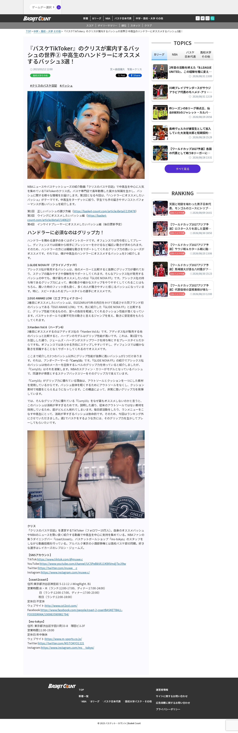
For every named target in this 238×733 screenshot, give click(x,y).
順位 (123, 25)
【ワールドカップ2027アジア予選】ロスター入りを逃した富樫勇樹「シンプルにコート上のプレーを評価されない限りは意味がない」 (190, 226)
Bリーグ (96, 18)
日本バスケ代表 (177, 212)
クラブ (148, 25)
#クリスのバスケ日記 (43, 85)
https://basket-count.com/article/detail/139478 (104, 211)
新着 (85, 18)
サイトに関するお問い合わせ (172, 696)
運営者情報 (162, 689)
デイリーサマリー (107, 25)
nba (175, 54)
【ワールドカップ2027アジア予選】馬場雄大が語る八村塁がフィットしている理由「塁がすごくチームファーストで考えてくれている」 (190, 267)
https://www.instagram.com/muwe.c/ (65, 572)
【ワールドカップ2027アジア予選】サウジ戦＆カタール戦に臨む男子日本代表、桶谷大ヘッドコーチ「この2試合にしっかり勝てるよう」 (190, 247)
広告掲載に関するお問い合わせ (173, 702)
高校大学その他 (40, 75)
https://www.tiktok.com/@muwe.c (60, 559)
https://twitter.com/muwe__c (57, 568)
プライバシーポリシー (168, 709)
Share (136, 75)
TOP (81, 689)
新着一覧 (84, 696)
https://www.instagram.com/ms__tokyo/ (67, 647)
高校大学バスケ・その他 (138, 701)
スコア (90, 25)
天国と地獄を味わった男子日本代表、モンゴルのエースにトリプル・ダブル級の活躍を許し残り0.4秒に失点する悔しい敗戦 (190, 206)
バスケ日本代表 (123, 18)
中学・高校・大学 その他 (149, 18)
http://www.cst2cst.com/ (61, 605)
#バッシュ (66, 85)
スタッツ (135, 25)
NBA (107, 18)
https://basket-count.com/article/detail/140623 (67, 217)
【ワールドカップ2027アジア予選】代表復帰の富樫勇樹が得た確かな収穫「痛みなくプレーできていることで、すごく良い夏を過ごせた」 (190, 287)
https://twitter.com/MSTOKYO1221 (61, 643)
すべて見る (182, 169)
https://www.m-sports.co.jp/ (63, 639)
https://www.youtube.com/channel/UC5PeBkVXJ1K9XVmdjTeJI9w (83, 563)
